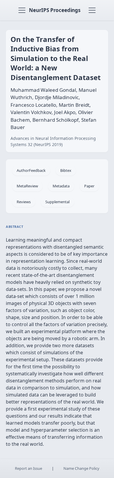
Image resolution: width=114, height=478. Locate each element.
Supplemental (57, 201)
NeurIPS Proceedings (54, 10)
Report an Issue (28, 468)
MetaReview (27, 186)
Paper (89, 186)
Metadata (61, 186)
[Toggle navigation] (22, 10)
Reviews (24, 201)
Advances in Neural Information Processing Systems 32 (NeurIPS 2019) (53, 141)
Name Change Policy (81, 468)
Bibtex (65, 170)
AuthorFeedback (31, 170)
